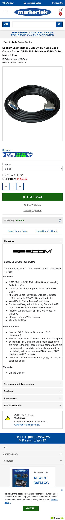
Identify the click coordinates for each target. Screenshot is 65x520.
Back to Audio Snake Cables (18, 42)
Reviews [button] (8, 391)
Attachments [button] (11, 398)
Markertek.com (10, 453)
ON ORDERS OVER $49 (32, 34)
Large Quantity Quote (46, 231)
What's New (8, 2)
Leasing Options (32, 210)
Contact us (57, 2)
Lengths (6, 164)
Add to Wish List (32, 204)
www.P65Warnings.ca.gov (27, 424)
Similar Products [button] (13, 405)
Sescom (6, 149)
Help (5, 447)
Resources (8, 460)
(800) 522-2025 (39, 437)
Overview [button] (9, 241)
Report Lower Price (17, 231)
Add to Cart (40, 197)
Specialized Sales (32, 2)
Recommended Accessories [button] (19, 384)
